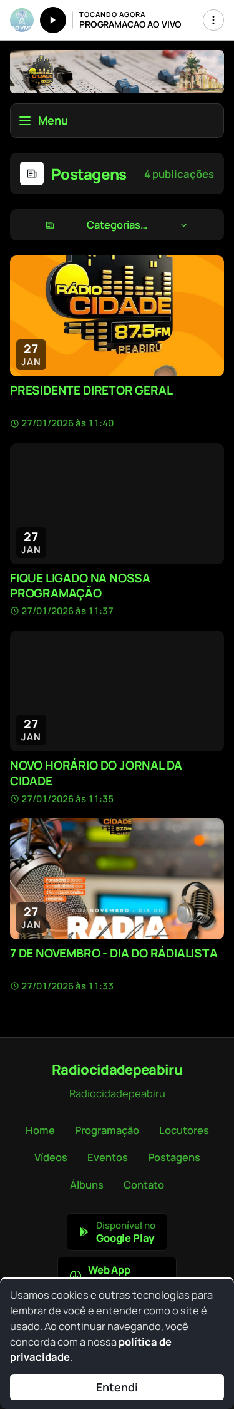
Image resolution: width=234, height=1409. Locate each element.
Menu (53, 120)
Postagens (174, 1157)
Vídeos (50, 1157)
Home (40, 1130)
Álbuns (87, 1184)
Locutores (184, 1130)
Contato (144, 1184)
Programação (107, 1130)
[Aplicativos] (213, 20)
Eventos (107, 1157)
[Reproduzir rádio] (53, 20)
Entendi (116, 1387)
